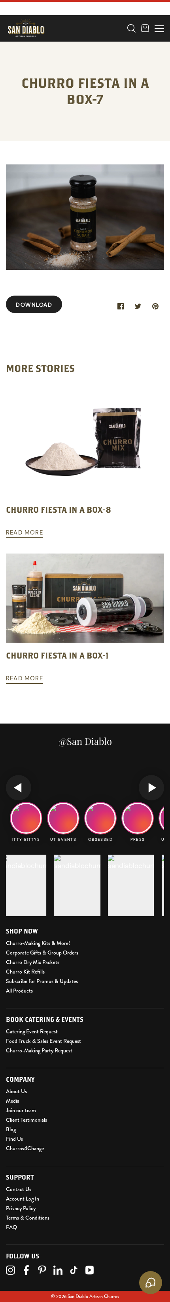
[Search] (131, 28)
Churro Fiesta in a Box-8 (58, 509)
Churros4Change (25, 1148)
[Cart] (145, 28)
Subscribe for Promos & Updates (42, 981)
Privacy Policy (21, 1208)
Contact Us (18, 1189)
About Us (16, 1091)
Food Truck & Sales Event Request (43, 1041)
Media (12, 1100)
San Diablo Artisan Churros (93, 1296)
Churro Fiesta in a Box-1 (57, 655)
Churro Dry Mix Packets (32, 962)
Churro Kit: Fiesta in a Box (56, 47)
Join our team (21, 1110)
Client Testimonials (26, 1120)
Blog (11, 1129)
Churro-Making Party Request (39, 1050)
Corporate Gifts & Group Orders (42, 952)
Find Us (14, 1139)
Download (34, 304)
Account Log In (22, 1198)
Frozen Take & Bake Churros (59, 35)
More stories (40, 368)
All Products (19, 990)
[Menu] (159, 27)
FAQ (11, 1227)
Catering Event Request (32, 1031)
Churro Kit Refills (25, 971)
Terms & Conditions (27, 1217)
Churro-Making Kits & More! (38, 943)
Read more (24, 532)
